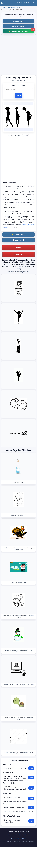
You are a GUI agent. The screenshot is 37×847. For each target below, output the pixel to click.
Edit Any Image (18, 21)
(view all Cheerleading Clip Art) (18, 272)
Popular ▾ (27, 3)
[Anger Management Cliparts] (18, 567)
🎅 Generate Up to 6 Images (21, 30)
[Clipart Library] (2, 3)
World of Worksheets (18, 838)
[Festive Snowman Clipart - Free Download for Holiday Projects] (18, 634)
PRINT (18, 247)
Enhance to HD (18, 240)
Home (3, 7)
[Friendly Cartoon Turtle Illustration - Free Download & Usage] (18, 702)
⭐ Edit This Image (18, 235)
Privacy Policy (24, 835)
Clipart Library (13, 832)
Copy (31, 768)
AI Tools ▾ (19, 3)
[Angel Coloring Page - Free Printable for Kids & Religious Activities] (18, 600)
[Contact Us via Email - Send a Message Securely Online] (18, 669)
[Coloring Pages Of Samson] (18, 499)
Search (18, 95)
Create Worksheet (18, 26)
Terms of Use (13, 835)
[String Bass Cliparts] (18, 466)
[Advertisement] (18, 55)
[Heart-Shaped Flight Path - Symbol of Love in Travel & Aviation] (18, 736)
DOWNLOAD (18, 254)
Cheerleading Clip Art (13, 7)
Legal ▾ (33, 3)
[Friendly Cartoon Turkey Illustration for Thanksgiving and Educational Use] (18, 532)
